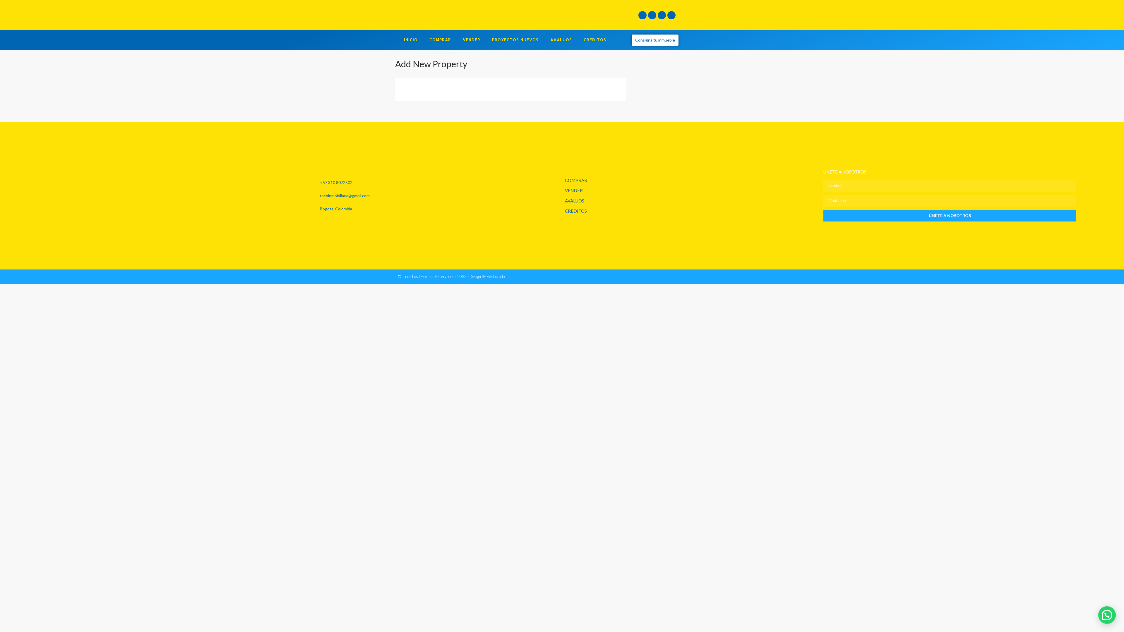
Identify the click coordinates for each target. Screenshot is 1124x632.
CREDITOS (595, 39)
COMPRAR (440, 39)
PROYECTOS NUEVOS (515, 39)
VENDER (471, 39)
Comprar (576, 180)
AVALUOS (561, 39)
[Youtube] (671, 15)
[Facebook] (642, 15)
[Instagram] (652, 15)
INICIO (411, 39)
